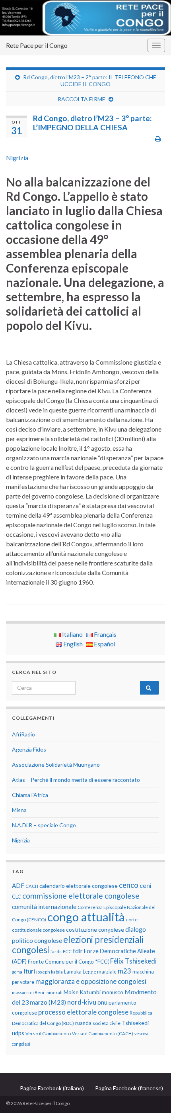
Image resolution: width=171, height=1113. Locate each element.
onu (102, 1002)
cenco (128, 885)
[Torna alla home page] (85, 17)
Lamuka (73, 972)
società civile (106, 1023)
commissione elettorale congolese (81, 895)
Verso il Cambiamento (48, 1033)
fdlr (78, 950)
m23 (124, 971)
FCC (67, 951)
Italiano (72, 634)
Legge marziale (100, 972)
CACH (31, 886)
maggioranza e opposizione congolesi (90, 981)
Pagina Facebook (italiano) (52, 1088)
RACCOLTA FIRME (81, 99)
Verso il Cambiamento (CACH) (102, 1033)
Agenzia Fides (29, 749)
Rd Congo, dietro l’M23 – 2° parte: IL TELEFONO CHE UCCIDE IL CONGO (89, 80)
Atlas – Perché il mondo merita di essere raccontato (76, 779)
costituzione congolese (95, 929)
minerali (53, 992)
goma (17, 971)
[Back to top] (153, 1095)
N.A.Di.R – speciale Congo (44, 825)
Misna (19, 810)
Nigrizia (17, 157)
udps (18, 1032)
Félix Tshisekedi (133, 961)
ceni (146, 885)
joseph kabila (49, 971)
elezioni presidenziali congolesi (78, 944)
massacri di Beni (28, 992)
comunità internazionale (44, 906)
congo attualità (86, 917)
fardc (56, 951)
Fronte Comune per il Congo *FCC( (68, 961)
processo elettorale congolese (83, 1012)
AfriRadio (23, 734)
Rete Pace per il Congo (37, 45)
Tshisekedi (135, 1022)
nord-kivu (81, 1002)
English (72, 644)
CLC (16, 897)
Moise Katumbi (82, 992)
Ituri (29, 971)
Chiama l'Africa (30, 794)
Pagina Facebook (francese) (129, 1088)
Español (104, 644)
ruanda (83, 1023)
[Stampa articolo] (158, 138)
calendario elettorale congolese (78, 885)
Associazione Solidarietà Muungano (56, 764)
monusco (112, 992)
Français (105, 634)
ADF (18, 885)
